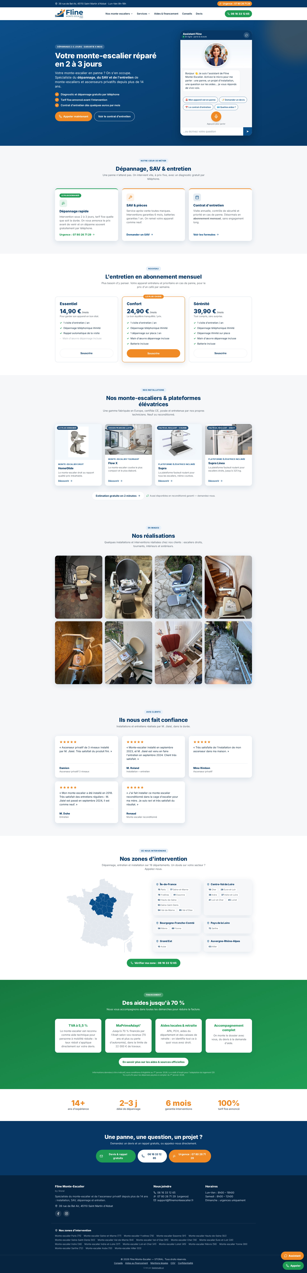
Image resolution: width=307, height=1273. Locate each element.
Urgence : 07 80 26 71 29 (236, 3)
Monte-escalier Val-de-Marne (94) (116, 1240)
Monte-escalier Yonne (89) (233, 1244)
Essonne (179, 895)
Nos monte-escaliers (118, 13)
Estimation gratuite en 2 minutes (116, 495)
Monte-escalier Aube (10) (99, 1248)
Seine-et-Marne (179, 889)
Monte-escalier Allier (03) (128, 1248)
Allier (213, 946)
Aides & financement (166, 13)
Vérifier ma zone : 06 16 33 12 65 (155, 963)
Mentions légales (159, 1263)
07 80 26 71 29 (166, 1196)
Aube (162, 946)
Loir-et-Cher (216, 900)
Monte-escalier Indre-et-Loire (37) (102, 1244)
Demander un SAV (138, 234)
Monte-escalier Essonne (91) (171, 1235)
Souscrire (86, 353)
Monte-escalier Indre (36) (68, 1244)
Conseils (187, 13)
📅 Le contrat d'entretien (198, 107)
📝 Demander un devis (233, 100)
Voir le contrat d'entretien (114, 116)
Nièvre (162, 928)
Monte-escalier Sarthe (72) (69, 1248)
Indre (213, 895)
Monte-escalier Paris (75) (68, 1235)
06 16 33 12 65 (154, 1156)
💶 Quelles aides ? (226, 107)
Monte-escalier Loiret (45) (172, 1244)
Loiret (232, 900)
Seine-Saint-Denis (168, 905)
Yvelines (163, 895)
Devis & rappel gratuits (118, 1156)
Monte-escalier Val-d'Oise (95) (152, 1240)
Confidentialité (185, 1263)
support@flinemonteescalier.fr (175, 1200)
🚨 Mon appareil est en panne (200, 100)
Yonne (176, 928)
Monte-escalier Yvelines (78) (139, 1235)
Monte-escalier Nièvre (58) (203, 1244)
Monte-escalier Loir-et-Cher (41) (139, 1244)
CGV (173, 1263)
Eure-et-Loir (228, 889)
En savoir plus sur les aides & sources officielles (154, 1062)
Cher (212, 889)
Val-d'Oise (185, 910)
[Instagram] (66, 1213)
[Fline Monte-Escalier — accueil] (69, 13)
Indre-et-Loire (229, 895)
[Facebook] (58, 1213)
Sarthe (213, 928)
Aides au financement (136, 1263)
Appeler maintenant (75, 116)
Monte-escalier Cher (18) (184, 1240)
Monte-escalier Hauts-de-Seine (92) (208, 1235)
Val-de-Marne (166, 910)
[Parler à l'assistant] (216, 116)
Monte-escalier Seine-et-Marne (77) (102, 1235)
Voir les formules (204, 234)
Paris (162, 889)
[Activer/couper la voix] (246, 35)
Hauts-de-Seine (167, 900)
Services (142, 13)
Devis (199, 13)
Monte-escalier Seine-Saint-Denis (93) (75, 1240)
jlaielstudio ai (158, 1268)
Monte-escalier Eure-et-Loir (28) (216, 1240)
